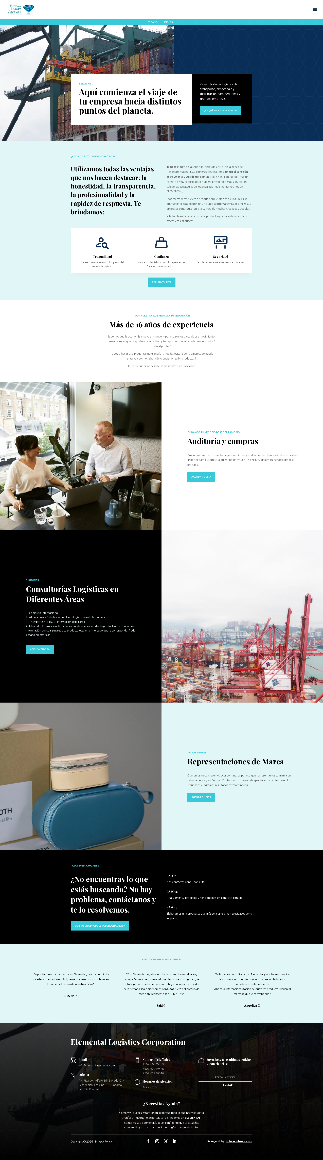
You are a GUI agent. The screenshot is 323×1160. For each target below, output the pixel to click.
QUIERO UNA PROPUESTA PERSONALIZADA (100, 925)
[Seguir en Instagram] (157, 1141)
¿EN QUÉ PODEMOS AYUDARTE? (220, 111)
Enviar (228, 1085)
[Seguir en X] (166, 1141)
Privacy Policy (103, 1141)
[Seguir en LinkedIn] (174, 1141)
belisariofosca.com (239, 1141)
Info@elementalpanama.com (97, 1065)
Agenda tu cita (161, 282)
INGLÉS (168, 22)
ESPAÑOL (153, 22)
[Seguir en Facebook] (148, 1141)
